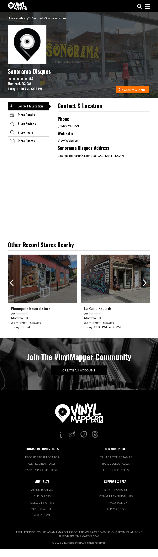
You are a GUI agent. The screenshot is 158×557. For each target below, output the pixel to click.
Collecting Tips (42, 502)
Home (11, 18)
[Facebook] (62, 434)
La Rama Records (98, 308)
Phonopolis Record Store (30, 308)
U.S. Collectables (116, 470)
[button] (145, 283)
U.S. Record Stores (42, 463)
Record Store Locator (42, 457)
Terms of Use (116, 509)
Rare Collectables (116, 463)
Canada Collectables (116, 457)
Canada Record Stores (42, 470)
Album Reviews (42, 489)
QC (27, 18)
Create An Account (79, 370)
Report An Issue (116, 489)
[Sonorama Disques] (79, 44)
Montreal (37, 18)
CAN (20, 18)
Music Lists (42, 515)
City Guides (42, 496)
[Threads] (95, 434)
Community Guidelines (116, 496)
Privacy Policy (116, 502)
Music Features (42, 509)
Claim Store (135, 89)
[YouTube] (83, 434)
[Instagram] (72, 434)
